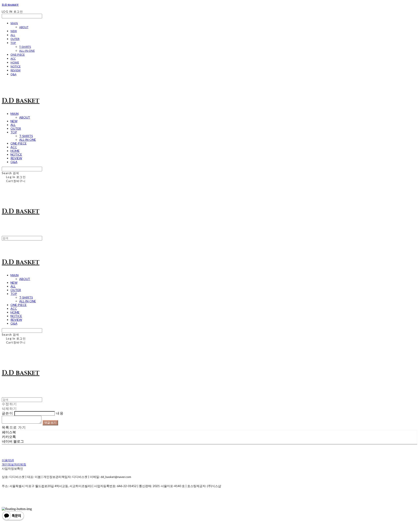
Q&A (13, 74)
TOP (13, 43)
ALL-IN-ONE (27, 51)
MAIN (14, 23)
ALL (12, 35)
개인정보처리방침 (14, 464)
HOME (14, 62)
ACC (13, 58)
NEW (13, 31)
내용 (60, 413)
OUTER (14, 39)
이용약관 (8, 460)
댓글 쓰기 (50, 422)
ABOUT (23, 27)
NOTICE (15, 66)
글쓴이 (7, 413)
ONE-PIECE (17, 55)
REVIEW (15, 70)
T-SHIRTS (25, 47)
